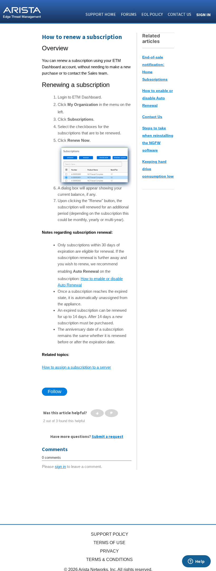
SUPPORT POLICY (109, 534)
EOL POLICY (152, 14)
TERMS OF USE (109, 542)
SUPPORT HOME (101, 14)
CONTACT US (179, 14)
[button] (97, 413)
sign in (60, 466)
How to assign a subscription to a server (76, 367)
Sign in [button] (203, 14)
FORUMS (128, 14)
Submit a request (107, 436)
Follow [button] (54, 391)
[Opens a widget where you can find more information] (196, 561)
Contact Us (152, 117)
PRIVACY (109, 551)
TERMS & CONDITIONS (109, 559)
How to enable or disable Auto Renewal (157, 98)
